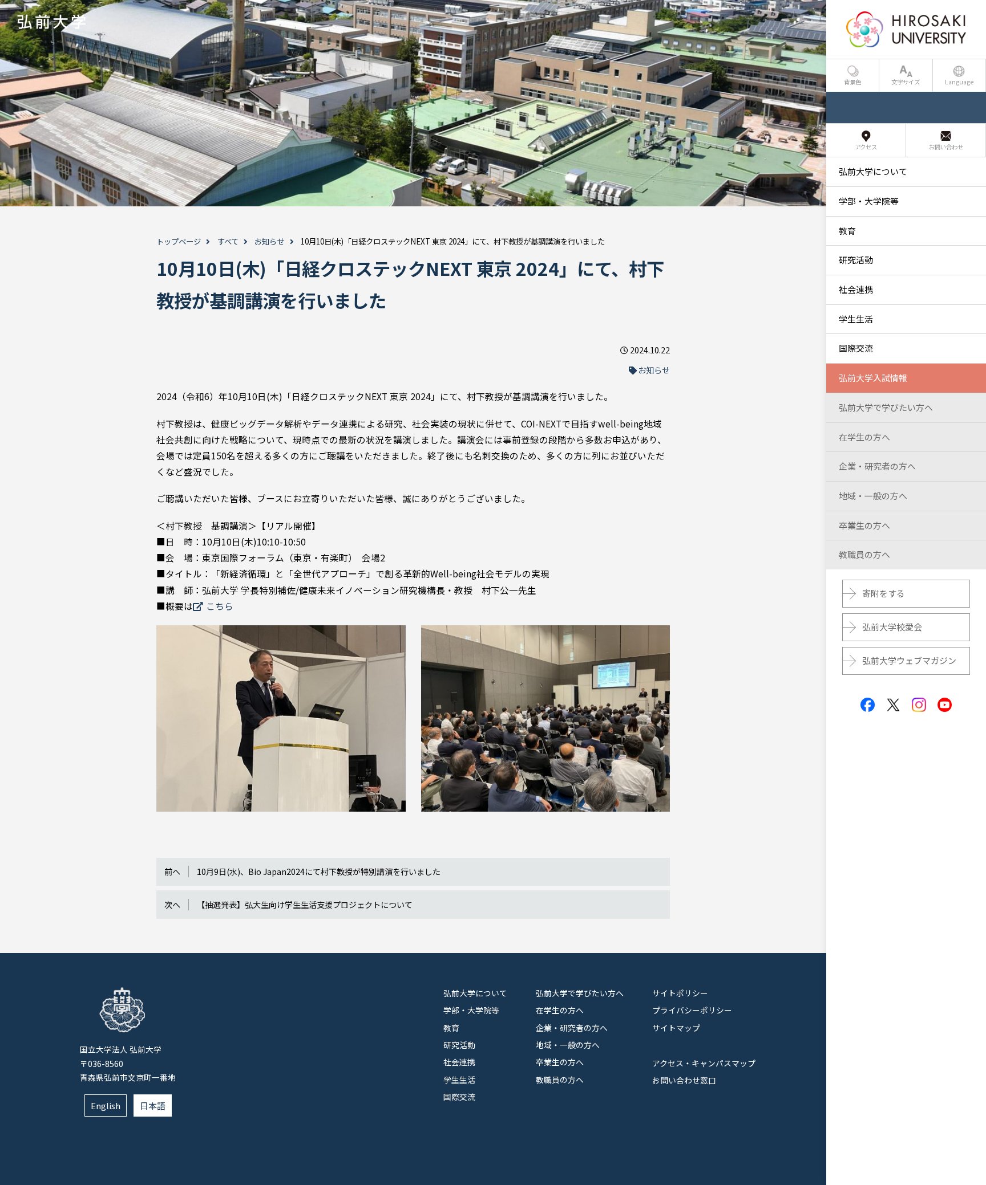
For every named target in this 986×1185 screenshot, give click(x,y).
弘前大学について (475, 993)
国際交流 (459, 1096)
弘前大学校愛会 (892, 627)
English (105, 1105)
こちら (219, 606)
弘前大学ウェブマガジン (909, 660)
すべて (228, 241)
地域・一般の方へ (568, 1044)
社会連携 (459, 1062)
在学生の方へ (560, 1010)
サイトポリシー (680, 993)
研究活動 (459, 1044)
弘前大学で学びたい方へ (580, 993)
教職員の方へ (560, 1079)
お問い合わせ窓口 (684, 1080)
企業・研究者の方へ (572, 1027)
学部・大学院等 (471, 1010)
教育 (451, 1027)
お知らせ (269, 241)
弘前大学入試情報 (873, 378)
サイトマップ (676, 1027)
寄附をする (883, 593)
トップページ (178, 241)
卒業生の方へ (560, 1062)
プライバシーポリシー (692, 1010)
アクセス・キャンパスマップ (703, 1063)
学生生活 (459, 1079)
